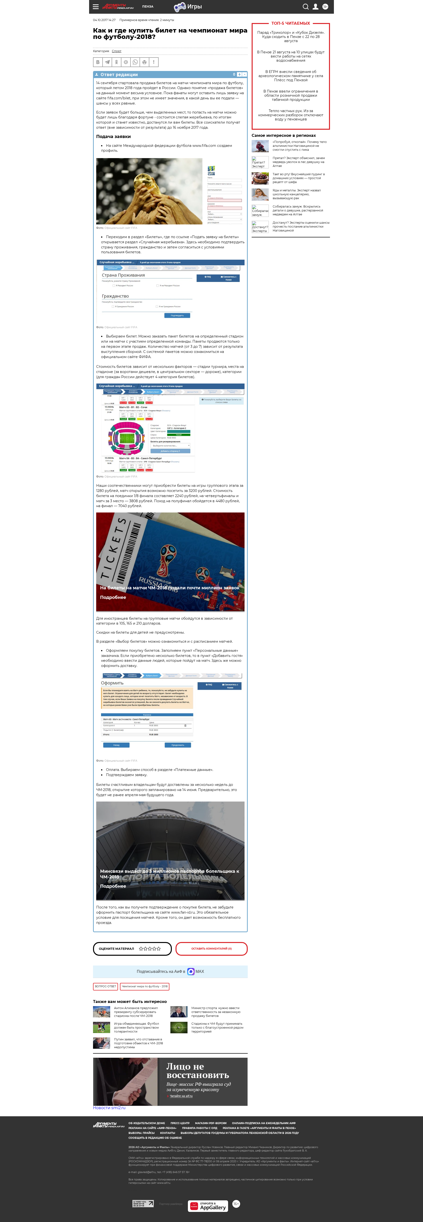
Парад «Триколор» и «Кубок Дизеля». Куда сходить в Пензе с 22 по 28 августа (291, 37)
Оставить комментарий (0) (211, 948)
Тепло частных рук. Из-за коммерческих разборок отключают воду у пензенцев (290, 115)
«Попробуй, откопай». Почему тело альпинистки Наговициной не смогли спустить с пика (300, 145)
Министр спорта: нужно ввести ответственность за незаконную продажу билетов (215, 1012)
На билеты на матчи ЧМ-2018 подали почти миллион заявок (169, 587)
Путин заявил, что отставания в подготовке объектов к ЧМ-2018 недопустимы (138, 1043)
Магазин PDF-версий (210, 1123)
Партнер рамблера (170, 1203)
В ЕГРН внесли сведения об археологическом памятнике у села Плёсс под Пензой (290, 76)
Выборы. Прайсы (141, 1133)
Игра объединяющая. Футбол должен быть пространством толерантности (136, 1027)
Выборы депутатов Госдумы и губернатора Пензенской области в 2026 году (240, 1133)
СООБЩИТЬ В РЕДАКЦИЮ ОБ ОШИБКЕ (155, 1138)
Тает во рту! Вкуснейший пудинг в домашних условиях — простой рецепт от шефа (299, 178)
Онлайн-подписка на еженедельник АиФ (264, 1123)
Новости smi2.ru (109, 1108)
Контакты (167, 1133)
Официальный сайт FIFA (121, 228)
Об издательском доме (147, 1123)
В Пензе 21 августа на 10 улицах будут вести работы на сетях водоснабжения (291, 56)
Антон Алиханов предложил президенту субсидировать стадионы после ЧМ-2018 (136, 1012)
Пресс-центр (180, 1123)
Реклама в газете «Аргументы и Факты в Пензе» (259, 1128)
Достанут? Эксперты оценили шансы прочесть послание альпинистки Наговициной (301, 226)
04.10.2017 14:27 (104, 20)
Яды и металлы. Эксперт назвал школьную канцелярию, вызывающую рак (297, 194)
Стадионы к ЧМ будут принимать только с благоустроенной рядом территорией (217, 1027)
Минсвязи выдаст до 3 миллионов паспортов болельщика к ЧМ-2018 (169, 874)
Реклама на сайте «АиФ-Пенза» (152, 1128)
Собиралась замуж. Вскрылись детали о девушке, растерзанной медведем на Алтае (298, 210)
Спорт (116, 51)
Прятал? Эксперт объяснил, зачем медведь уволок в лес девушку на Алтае (299, 162)
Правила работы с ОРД (199, 1128)
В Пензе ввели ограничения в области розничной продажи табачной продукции (290, 95)
